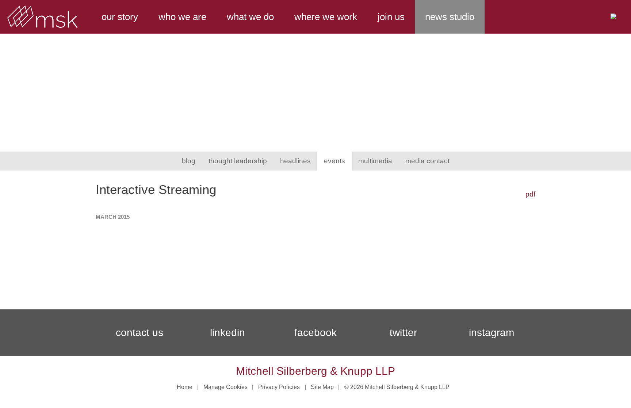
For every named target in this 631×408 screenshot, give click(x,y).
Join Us (391, 16)
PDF (530, 194)
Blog (188, 161)
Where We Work (325, 16)
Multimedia (375, 161)
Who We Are (182, 16)
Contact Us (139, 332)
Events (334, 161)
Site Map (322, 387)
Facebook (315, 332)
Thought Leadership (238, 161)
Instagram (491, 332)
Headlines (295, 161)
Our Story (120, 16)
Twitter (403, 332)
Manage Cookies (225, 387)
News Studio (449, 16)
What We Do (250, 16)
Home (184, 387)
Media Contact (427, 161)
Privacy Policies (279, 387)
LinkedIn (227, 332)
